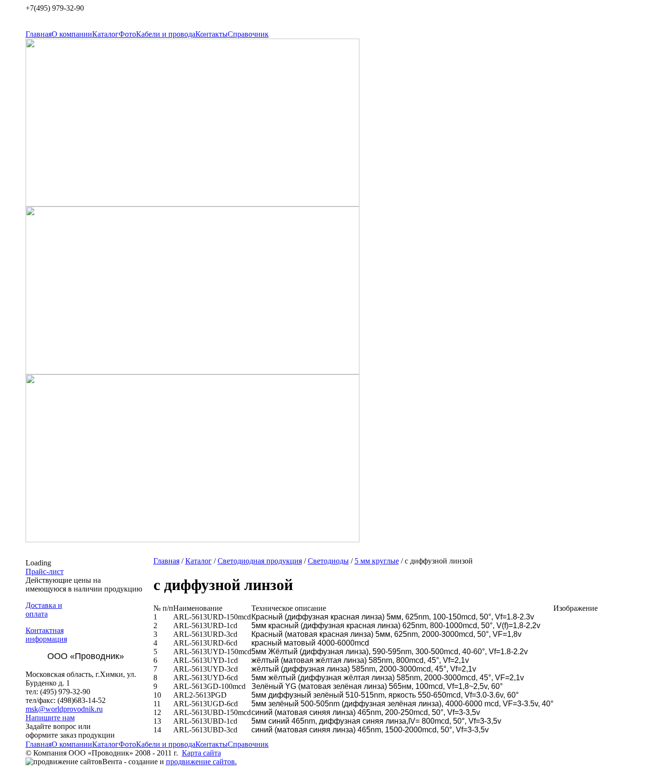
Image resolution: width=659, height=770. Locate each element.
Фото (127, 34)
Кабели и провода (165, 34)
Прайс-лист (45, 571)
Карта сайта (201, 753)
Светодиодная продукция (260, 561)
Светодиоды (328, 561)
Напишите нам (50, 718)
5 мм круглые (377, 561)
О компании (72, 34)
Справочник (248, 34)
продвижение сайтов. (201, 761)
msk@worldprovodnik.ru (64, 709)
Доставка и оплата (44, 609)
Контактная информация (46, 634)
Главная (39, 34)
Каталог (105, 34)
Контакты (211, 34)
